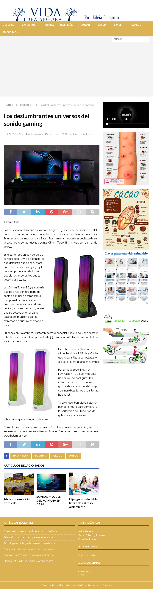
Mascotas (9, 32)
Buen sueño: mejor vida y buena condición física (30, 531)
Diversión (66, 25)
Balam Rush (20, 455)
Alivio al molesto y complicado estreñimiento (29, 555)
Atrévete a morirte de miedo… (17, 501)
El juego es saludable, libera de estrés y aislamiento (83, 503)
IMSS (81, 575)
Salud (102, 25)
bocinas (40, 455)
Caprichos (28, 25)
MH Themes (105, 585)
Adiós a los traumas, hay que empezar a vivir (29, 537)
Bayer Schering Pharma (91, 535)
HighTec (49, 25)
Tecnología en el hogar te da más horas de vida (29, 543)
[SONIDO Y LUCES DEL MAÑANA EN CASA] (51, 483)
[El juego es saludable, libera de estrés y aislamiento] (84, 484)
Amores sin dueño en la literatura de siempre (29, 549)
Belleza (8, 25)
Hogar (85, 25)
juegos (57, 455)
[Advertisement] (76, 70)
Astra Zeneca (85, 531)
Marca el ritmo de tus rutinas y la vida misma (28, 561)
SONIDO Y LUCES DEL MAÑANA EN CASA (48, 500)
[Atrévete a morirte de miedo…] (19, 484)
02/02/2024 (16, 134)
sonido (73, 455)
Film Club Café (86, 555)
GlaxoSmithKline (87, 539)
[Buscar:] (130, 38)
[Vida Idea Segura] (76, 19)
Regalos (135, 25)
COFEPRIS (84, 571)
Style (118, 25)
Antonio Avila (35, 134)
